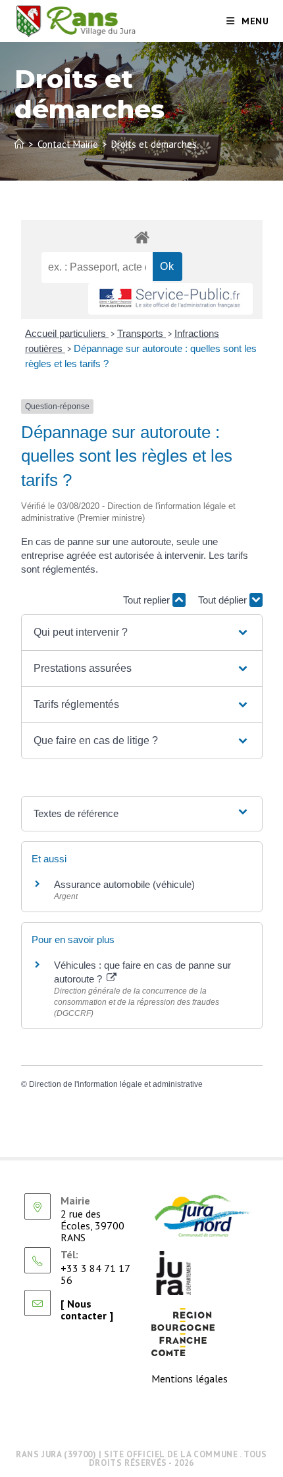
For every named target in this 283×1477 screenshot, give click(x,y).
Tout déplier (223, 600)
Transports (141, 333)
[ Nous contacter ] (87, 1309)
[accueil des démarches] (142, 237)
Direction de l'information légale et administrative (116, 1084)
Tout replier (147, 600)
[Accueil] (19, 144)
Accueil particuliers (67, 333)
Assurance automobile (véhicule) (124, 884)
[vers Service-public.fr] (170, 299)
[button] (141, 632)
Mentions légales (189, 1378)
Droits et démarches (154, 144)
